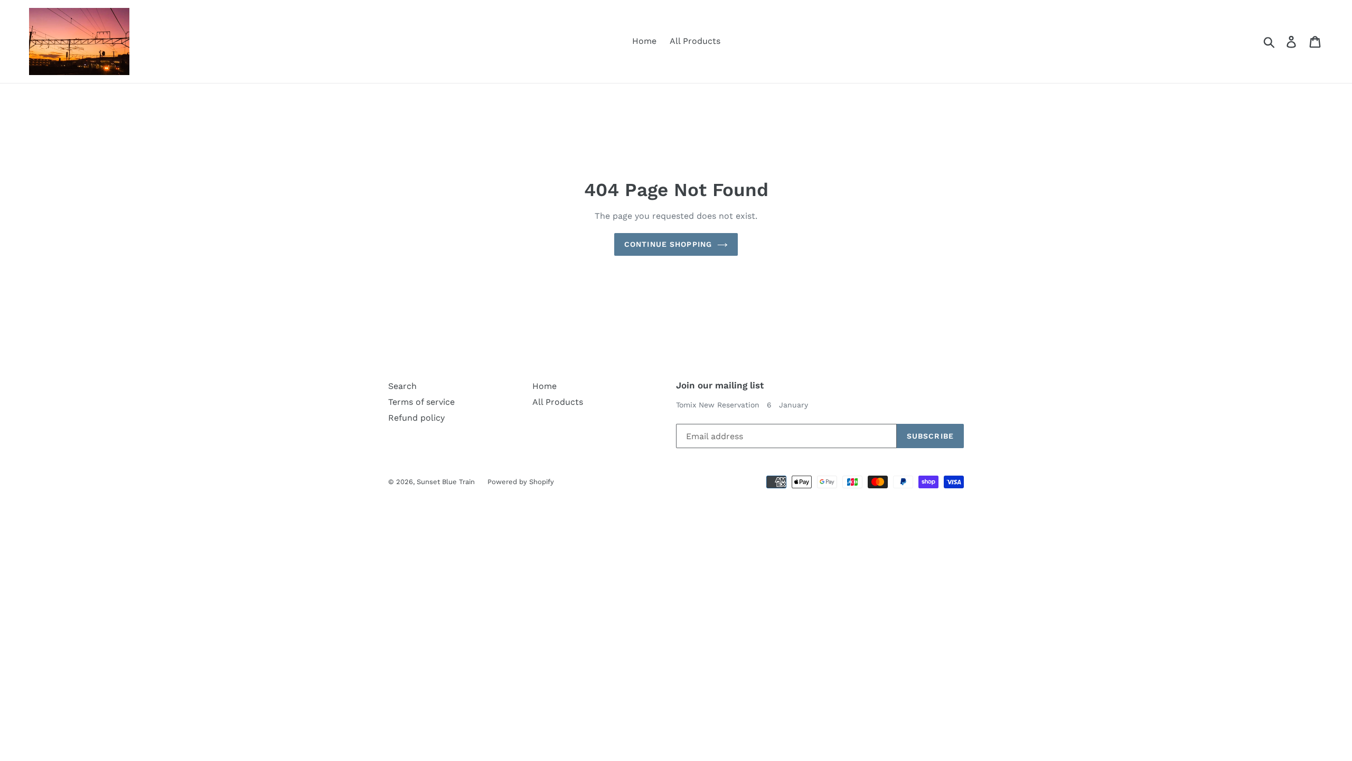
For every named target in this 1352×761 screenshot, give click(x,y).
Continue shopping (668, 244)
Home (644, 41)
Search (402, 386)
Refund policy (416, 418)
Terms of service (421, 402)
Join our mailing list (720, 385)
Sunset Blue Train (447, 482)
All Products (695, 41)
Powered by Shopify (520, 482)
